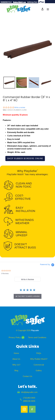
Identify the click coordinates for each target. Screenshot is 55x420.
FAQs (38, 353)
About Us (16, 359)
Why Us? (16, 365)
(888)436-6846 (29, 401)
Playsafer (35, 330)
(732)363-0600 (29, 398)
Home (16, 353)
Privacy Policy (15, 337)
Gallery (39, 370)
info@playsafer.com (29, 392)
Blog (16, 370)
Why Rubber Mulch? (38, 359)
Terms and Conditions (37, 337)
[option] (9, 82)
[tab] (27, 279)
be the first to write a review (28, 296)
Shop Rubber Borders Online (25, 158)
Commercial (39, 365)
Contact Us (27, 376)
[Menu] (48, 9)
